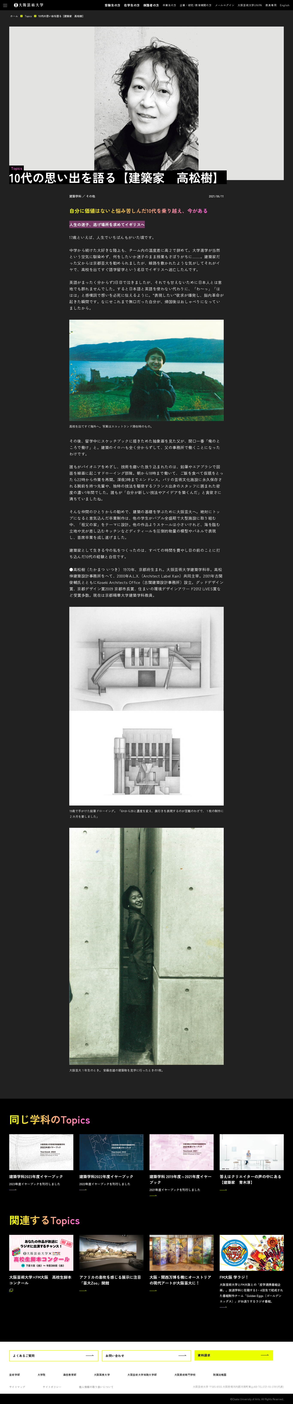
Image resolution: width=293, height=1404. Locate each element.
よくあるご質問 (24, 1355)
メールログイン (224, 5)
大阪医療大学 (102, 1374)
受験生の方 (113, 5)
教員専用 (271, 5)
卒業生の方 (169, 5)
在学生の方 (132, 5)
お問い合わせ (115, 1355)
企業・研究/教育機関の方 (196, 5)
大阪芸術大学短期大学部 (142, 1374)
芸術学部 (14, 1374)
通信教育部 (69, 1374)
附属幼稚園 (220, 1374)
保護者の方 (151, 5)
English (285, 5)
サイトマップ (17, 1387)
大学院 (41, 1374)
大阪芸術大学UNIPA (250, 5)
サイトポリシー (52, 1387)
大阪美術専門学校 (185, 1374)
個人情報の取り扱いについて (96, 1387)
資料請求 (204, 1355)
